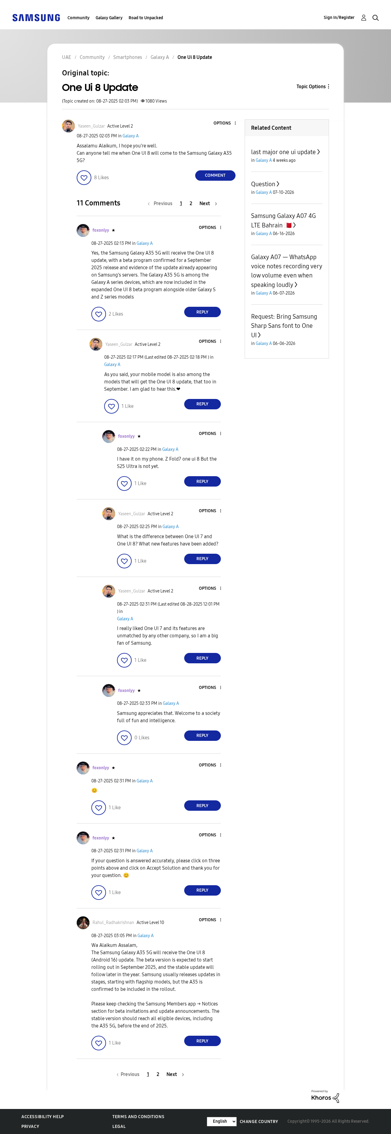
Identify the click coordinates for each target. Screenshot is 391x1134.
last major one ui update (283, 152)
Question (263, 184)
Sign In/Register (339, 17)
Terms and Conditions (138, 1116)
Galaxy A (130, 136)
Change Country (259, 1121)
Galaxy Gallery (109, 17)
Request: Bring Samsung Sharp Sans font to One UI (284, 326)
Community (79, 17)
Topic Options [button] (311, 86)
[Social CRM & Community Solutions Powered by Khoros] (325, 1096)
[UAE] (36, 17)
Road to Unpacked (146, 17)
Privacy (30, 1126)
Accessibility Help (42, 1116)
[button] (225, 123)
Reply (202, 312)
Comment (215, 175)
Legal (119, 1126)
